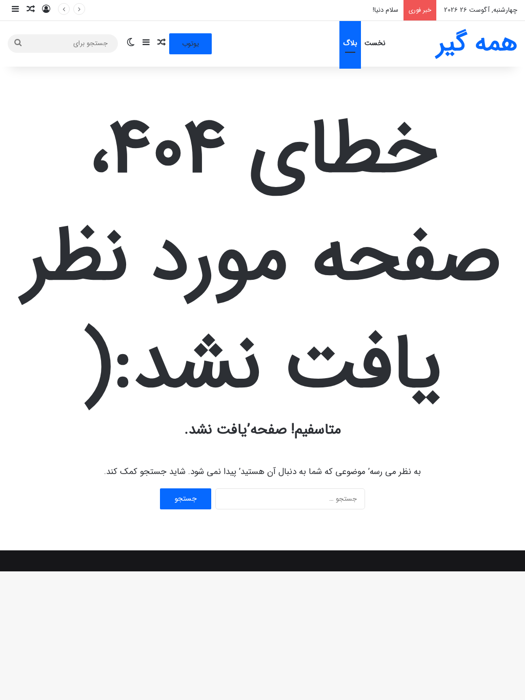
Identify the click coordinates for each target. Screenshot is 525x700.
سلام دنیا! (385, 10)
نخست (375, 43)
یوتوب (190, 43)
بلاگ (350, 43)
